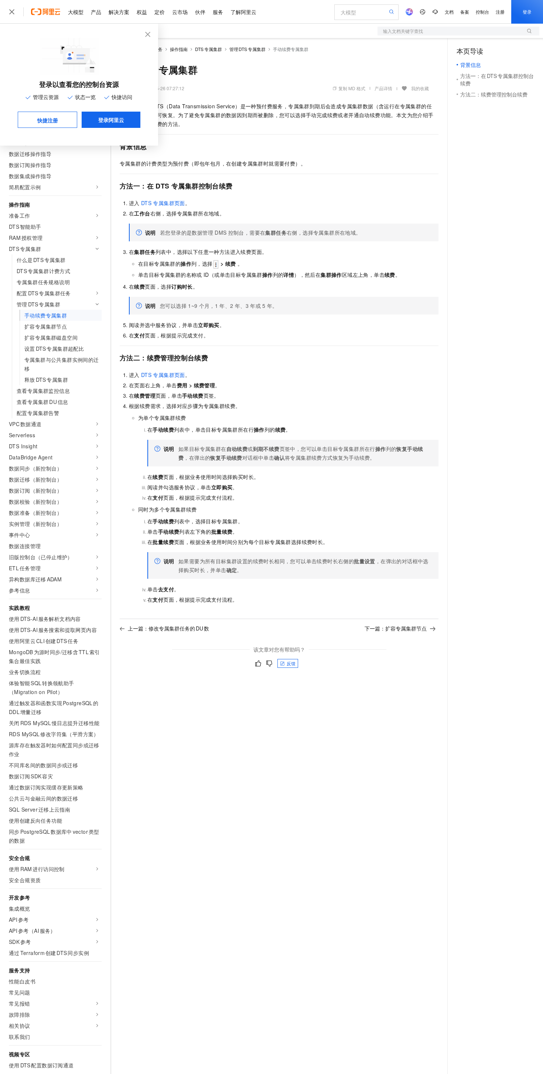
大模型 (75, 12)
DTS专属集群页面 (163, 203)
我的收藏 (420, 88)
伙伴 (200, 12)
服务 (218, 12)
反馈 (291, 663)
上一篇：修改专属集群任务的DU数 (168, 628)
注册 (500, 12)
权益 (142, 12)
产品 (96, 12)
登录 (527, 12)
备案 (464, 12)
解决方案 (119, 12)
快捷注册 (47, 120)
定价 (159, 12)
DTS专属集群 (208, 49)
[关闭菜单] (12, 12)
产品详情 (383, 88)
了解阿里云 (243, 12)
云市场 (180, 12)
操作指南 (179, 49)
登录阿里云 (111, 119)
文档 (449, 12)
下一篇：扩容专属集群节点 (396, 628)
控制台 (482, 12)
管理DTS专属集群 (247, 49)
